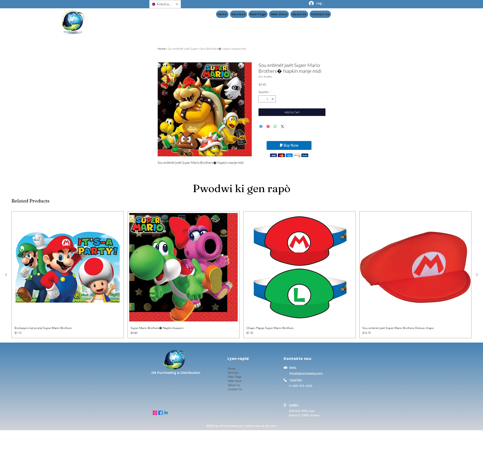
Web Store (235, 381)
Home (161, 49)
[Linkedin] (166, 413)
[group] (241, 274)
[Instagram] (155, 413)
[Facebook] (160, 413)
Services (233, 373)
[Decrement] (261, 99)
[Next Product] (477, 274)
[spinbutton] (267, 99)
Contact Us (235, 389)
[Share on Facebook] (261, 126)
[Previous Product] (6, 274)
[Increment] (273, 99)
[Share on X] (282, 126)
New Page (234, 377)
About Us (234, 385)
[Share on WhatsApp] (275, 126)
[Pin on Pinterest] (268, 126)
